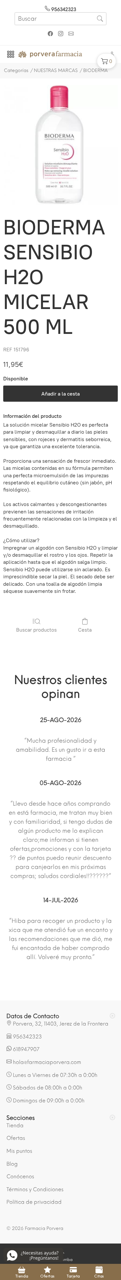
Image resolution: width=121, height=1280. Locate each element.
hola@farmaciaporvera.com (46, 1062)
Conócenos (20, 1176)
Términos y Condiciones (35, 1189)
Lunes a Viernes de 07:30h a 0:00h (54, 1075)
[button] (106, 61)
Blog (12, 1164)
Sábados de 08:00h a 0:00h (47, 1088)
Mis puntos (19, 1151)
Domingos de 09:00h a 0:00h (48, 1101)
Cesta (85, 630)
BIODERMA (95, 70)
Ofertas (15, 1138)
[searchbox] (60, 18)
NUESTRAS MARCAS (56, 70)
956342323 (63, 9)
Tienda (15, 1125)
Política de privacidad (34, 1202)
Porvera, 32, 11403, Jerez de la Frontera (60, 1024)
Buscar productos (36, 630)
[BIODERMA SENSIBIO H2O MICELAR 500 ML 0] (60, 145)
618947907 (25, 1049)
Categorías (16, 70)
